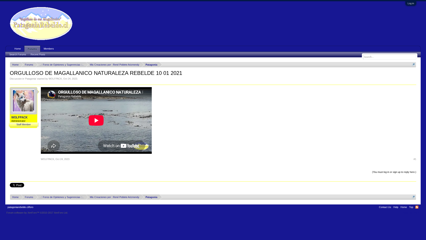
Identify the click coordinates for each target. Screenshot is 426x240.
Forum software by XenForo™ (37, 212)
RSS (416, 207)
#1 (415, 159)
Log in (411, 3)
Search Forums (17, 54)
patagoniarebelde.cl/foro (20, 207)
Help (395, 207)
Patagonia (30, 78)
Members (49, 48)
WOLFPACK (55, 78)
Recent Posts (38, 54)
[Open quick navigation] (413, 64)
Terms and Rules (410, 212)
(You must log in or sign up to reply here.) (394, 172)
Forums (32, 49)
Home (17, 48)
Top (411, 207)
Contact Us (385, 207)
